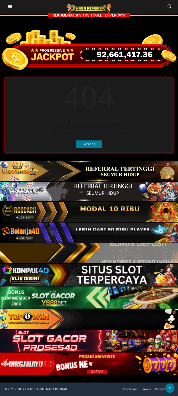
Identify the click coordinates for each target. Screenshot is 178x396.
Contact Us (162, 389)
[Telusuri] (169, 8)
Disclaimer (130, 389)
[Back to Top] (170, 388)
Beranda (89, 144)
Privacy (146, 389)
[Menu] (9, 6)
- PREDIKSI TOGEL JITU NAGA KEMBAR (41, 389)
